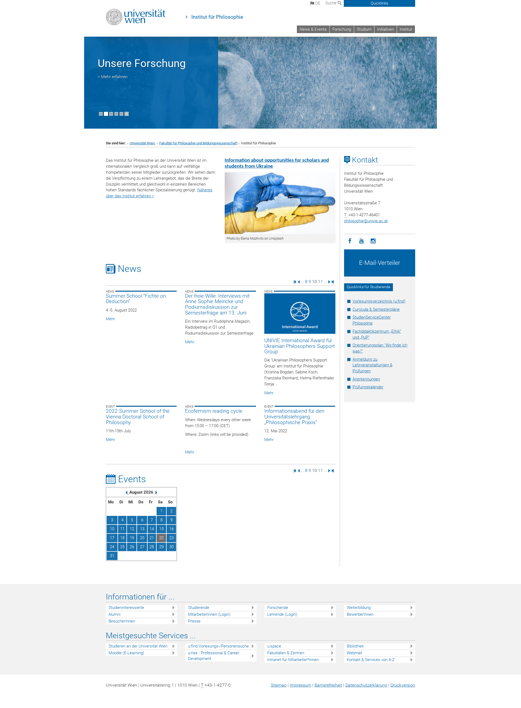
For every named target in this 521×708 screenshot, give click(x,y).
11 (320, 281)
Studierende (198, 607)
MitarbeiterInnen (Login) (209, 614)
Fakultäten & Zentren (285, 652)
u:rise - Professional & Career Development (213, 655)
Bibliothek (355, 646)
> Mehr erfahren (113, 76)
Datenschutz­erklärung (366, 685)
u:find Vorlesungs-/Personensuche (218, 646)
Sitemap (279, 685)
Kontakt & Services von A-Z (371, 659)
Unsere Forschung (142, 63)
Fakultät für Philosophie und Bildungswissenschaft (198, 143)
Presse (194, 621)
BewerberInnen (360, 614)
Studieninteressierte (126, 607)
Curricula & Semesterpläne (376, 309)
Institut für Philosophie (217, 17)
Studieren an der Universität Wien (138, 646)
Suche (331, 3)
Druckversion (402, 685)
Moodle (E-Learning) (126, 652)
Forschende (277, 607)
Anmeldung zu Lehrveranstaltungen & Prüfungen (372, 365)
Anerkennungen (366, 379)
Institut (406, 29)
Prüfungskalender (367, 387)
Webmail (354, 652)
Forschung (341, 29)
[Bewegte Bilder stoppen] (127, 114)
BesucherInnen (122, 621)
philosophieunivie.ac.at (366, 220)
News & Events (313, 29)
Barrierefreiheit (328, 685)
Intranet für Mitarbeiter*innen (293, 659)
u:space (274, 646)
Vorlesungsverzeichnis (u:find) (378, 301)
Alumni (114, 614)
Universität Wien (142, 143)
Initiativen (385, 29)
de (317, 3)
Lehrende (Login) (282, 614)
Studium (364, 29)
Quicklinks (379, 3)
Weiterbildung (359, 607)
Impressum (300, 685)
